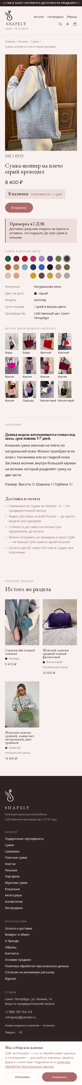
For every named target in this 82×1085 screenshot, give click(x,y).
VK (20, 1032)
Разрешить (59, 1077)
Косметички (13, 901)
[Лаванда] (42, 259)
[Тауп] (58, 267)
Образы (72, 16)
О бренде (12, 941)
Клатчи (10, 864)
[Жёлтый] (33, 276)
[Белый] (25, 276)
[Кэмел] (16, 267)
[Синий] (33, 267)
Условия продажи (18, 960)
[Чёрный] (50, 267)
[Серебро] (67, 276)
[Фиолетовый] (50, 259)
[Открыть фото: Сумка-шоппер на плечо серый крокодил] (41, 102)
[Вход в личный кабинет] (68, 24)
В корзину (19, 208)
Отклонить (22, 1077)
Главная (10, 41)
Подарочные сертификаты (24, 839)
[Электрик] (42, 267)
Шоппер (40, 300)
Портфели (12, 876)
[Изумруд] (8, 259)
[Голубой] (25, 267)
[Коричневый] (8, 267)
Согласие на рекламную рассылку (29, 972)
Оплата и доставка (18, 928)
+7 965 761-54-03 (18, 1012)
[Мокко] (42, 276)
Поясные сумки (16, 857)
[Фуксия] (33, 259)
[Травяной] (58, 259)
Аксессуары (13, 895)
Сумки (35, 41)
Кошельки (12, 889)
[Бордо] (16, 259)
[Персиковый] (16, 276)
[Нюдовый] (58, 276)
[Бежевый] (8, 276)
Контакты (12, 953)
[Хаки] (67, 267)
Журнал (10, 978)
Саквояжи (12, 851)
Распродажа (55, 16)
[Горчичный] (50, 276)
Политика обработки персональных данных (37, 966)
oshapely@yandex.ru (20, 1017)
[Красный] (25, 259)
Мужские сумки (16, 883)
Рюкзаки (11, 870)
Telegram (10, 1032)
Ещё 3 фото (14, 155)
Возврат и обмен (17, 934)
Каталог (39, 16)
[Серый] (67, 259)
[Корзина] (75, 24)
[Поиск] (60, 24)
